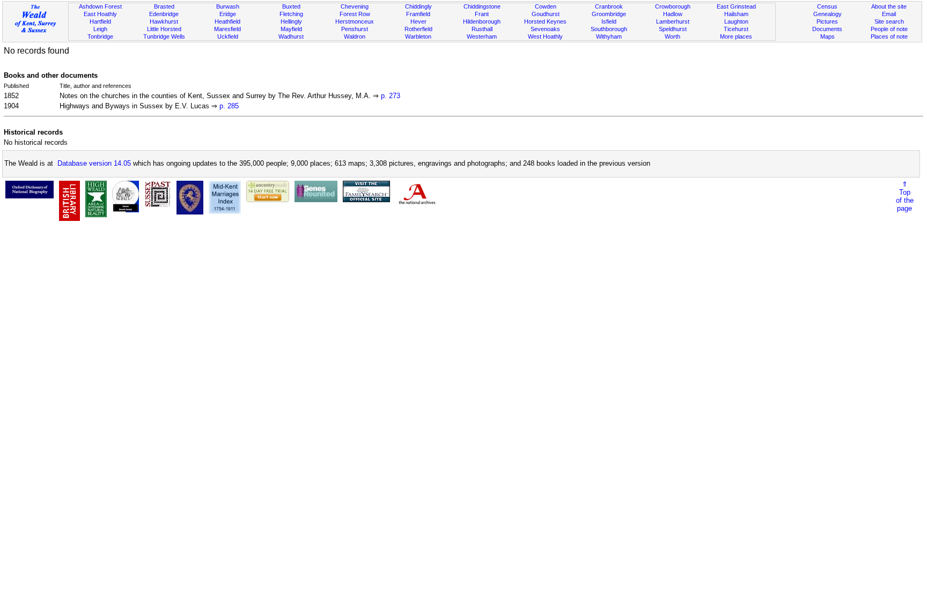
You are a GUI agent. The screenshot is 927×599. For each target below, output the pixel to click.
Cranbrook (609, 6)
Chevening (355, 6)
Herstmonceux (354, 21)
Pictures (827, 21)
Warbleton (418, 36)
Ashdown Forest (100, 6)
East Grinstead (736, 6)
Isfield (608, 21)
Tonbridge (100, 36)
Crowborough (672, 6)
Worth (672, 36)
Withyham (609, 36)
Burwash (227, 6)
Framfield (418, 14)
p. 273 (390, 96)
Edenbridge (164, 14)
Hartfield (100, 21)
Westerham (482, 36)
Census (827, 6)
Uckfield (227, 36)
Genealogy (827, 14)
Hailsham (736, 14)
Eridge (227, 14)
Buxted (291, 6)
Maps (827, 36)
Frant (482, 14)
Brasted (164, 6)
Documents (827, 29)
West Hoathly (545, 36)
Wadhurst (291, 36)
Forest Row (355, 14)
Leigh (100, 29)
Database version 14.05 (94, 163)
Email (889, 14)
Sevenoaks (545, 29)
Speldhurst (673, 29)
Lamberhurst (672, 21)
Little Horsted (164, 29)
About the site (889, 6)
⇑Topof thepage (905, 196)
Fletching (291, 14)
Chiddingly (418, 6)
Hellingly (291, 21)
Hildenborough (482, 21)
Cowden (545, 6)
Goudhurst (546, 14)
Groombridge (609, 14)
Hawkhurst (164, 21)
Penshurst (354, 29)
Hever (418, 21)
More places (736, 36)
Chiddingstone (482, 6)
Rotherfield (418, 29)
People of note (889, 29)
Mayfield (291, 29)
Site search (889, 21)
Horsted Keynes (545, 21)
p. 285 (229, 106)
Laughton (736, 21)
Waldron (354, 36)
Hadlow (672, 14)
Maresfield (227, 29)
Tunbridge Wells (164, 36)
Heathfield (227, 21)
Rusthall (482, 29)
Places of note (889, 36)
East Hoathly (100, 14)
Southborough (609, 29)
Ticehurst (736, 29)
